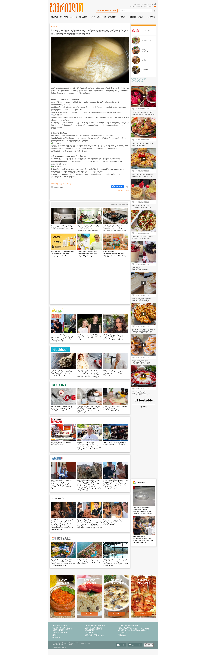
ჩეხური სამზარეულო (126, 627)
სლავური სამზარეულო (61, 627)
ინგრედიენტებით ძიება (106, 11)
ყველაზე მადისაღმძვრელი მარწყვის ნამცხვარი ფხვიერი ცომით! (143, 176)
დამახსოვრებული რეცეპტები (141, 7)
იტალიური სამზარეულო (95, 625)
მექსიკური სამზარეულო (62, 629)
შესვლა (137, 4)
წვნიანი (55, 636)
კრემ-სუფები (57, 630)
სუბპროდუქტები (91, 634)
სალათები (89, 632)
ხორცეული (89, 630)
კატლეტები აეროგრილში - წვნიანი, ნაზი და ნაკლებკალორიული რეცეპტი (143, 145)
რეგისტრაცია (147, 4)
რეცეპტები (63, 613)
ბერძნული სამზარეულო (94, 627)
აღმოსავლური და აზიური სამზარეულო (133, 629)
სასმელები (56, 637)
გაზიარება (119, 186)
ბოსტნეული (122, 632)
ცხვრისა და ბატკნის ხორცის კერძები (133, 630)
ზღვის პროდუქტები (60, 632)
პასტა (54, 634)
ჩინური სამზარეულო (93, 629)
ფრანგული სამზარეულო (128, 625)
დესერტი (121, 634)
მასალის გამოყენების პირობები (61, 184)
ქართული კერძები (59, 625)
